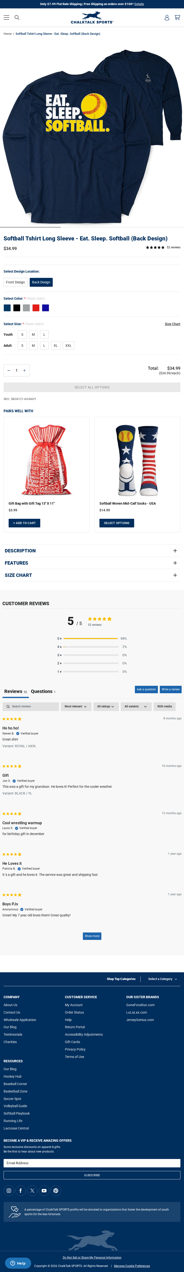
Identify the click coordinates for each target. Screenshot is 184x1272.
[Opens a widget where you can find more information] (18, 1264)
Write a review (171, 689)
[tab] (43, 692)
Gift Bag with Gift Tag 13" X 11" (32, 503)
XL (56, 345)
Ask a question (146, 689)
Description (20, 550)
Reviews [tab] (15, 691)
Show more (92, 936)
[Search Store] (17, 17)
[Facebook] (20, 1190)
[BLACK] (16, 307)
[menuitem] (167, 17)
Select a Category (160, 979)
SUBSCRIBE (92, 1175)
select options (117, 523)
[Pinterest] (56, 1190)
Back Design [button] (41, 282)
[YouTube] (44, 1190)
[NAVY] (7, 307)
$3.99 (13, 510)
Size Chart (18, 575)
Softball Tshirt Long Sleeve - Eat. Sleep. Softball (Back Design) (85, 238)
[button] (6, 17)
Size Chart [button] (172, 324)
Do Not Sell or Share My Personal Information (92, 1257)
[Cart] (177, 17)
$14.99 (104, 510)
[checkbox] (165, 706)
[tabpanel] (92, 823)
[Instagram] (9, 1190)
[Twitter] (32, 1190)
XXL (68, 345)
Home (8, 34)
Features (16, 563)
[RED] (36, 307)
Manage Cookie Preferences (132, 1266)
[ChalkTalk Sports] (92, 17)
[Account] (167, 17)
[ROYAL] (45, 307)
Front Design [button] (15, 282)
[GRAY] (26, 307)
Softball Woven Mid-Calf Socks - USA (127, 503)
